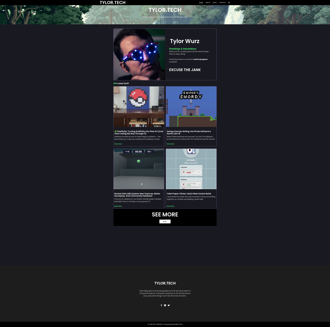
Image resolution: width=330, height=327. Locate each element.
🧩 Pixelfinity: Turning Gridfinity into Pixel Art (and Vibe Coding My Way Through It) (138, 132)
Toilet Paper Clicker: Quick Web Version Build (189, 193)
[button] (229, 2)
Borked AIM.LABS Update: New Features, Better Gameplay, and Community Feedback (137, 194)
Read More (118, 144)
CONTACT (222, 3)
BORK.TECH (178, 324)
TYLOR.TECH (165, 283)
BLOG (215, 3)
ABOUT (208, 3)
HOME (201, 3)
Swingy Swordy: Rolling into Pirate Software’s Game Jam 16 (189, 132)
